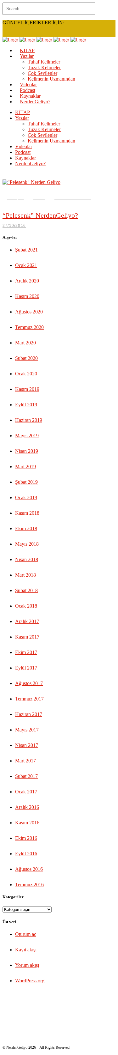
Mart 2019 (25, 466)
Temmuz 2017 (29, 698)
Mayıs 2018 (27, 544)
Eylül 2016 (26, 853)
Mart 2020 (25, 342)
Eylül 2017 (26, 667)
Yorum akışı (27, 965)
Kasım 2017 (27, 637)
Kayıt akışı (26, 949)
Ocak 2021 (26, 265)
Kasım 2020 (27, 296)
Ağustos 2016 (29, 869)
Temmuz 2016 (29, 884)
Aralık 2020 (27, 280)
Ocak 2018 (26, 606)
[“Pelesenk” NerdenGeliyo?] (31, 182)
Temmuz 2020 (29, 327)
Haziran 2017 (28, 714)
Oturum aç (25, 934)
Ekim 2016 (26, 838)
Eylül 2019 (26, 404)
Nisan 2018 (26, 559)
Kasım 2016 (27, 822)
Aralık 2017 (27, 621)
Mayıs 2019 (27, 435)
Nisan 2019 (26, 451)
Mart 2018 (25, 575)
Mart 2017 (25, 760)
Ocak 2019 (26, 497)
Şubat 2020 (26, 358)
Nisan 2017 (26, 745)
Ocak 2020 (26, 373)
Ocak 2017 (26, 791)
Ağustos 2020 (29, 311)
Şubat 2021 (26, 249)
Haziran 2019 (28, 420)
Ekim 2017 (26, 652)
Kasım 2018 (27, 513)
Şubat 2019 (26, 482)
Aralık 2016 (27, 807)
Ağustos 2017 (29, 683)
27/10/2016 (14, 225)
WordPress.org (29, 980)
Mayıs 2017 (27, 729)
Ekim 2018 (26, 528)
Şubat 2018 (26, 590)
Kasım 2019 (27, 389)
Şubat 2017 (26, 776)
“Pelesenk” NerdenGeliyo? (40, 215)
